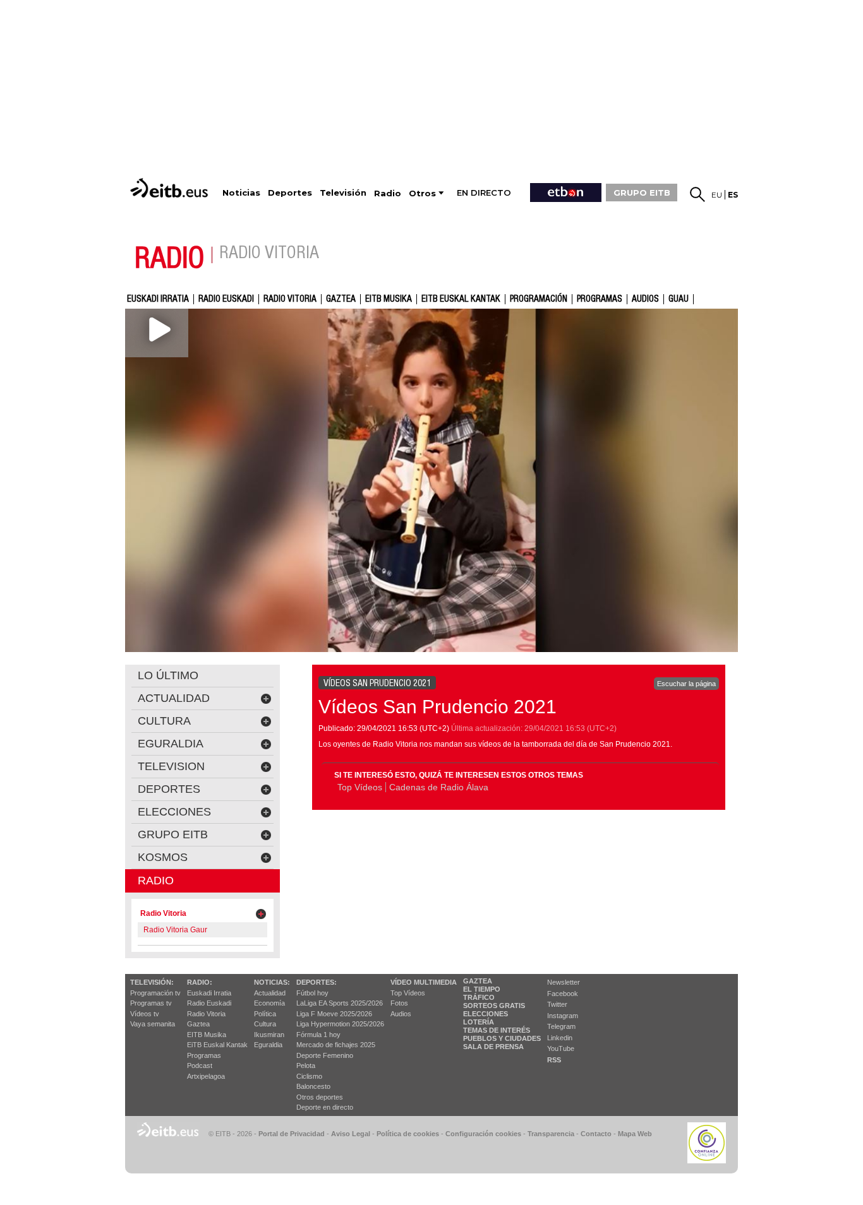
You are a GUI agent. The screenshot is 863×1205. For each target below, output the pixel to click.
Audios (400, 1014)
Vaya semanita (152, 1024)
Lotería (478, 1022)
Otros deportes (319, 1097)
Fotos (399, 1003)
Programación (538, 299)
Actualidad (270, 993)
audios (645, 299)
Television (171, 766)
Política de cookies (408, 1133)
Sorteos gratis (494, 1005)
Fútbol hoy (312, 993)
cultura (164, 721)
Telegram (561, 1026)
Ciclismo (309, 1076)
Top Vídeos (359, 787)
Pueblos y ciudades (502, 1038)
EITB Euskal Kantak (460, 299)
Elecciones (485, 1014)
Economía (269, 1003)
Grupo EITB (173, 834)
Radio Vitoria (290, 299)
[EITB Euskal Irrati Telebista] (170, 187)
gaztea (341, 299)
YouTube (560, 1048)
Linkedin (559, 1038)
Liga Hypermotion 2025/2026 (340, 1024)
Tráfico (479, 997)
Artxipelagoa (206, 1076)
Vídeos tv (144, 1014)
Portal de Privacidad (291, 1133)
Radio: (199, 982)
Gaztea (198, 1024)
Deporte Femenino (324, 1055)
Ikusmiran (269, 1034)
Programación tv (155, 993)
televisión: (152, 982)
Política (265, 1014)
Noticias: (272, 982)
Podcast (199, 1065)
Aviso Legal (350, 1133)
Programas (599, 299)
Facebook (562, 993)
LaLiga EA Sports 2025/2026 (339, 1003)
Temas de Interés (496, 1030)
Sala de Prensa (493, 1046)
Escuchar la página (686, 683)
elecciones (174, 811)
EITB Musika (388, 299)
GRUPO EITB (641, 192)
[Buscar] (697, 194)
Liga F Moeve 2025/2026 (334, 1014)
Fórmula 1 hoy (318, 1034)
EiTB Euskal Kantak (217, 1044)
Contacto (596, 1133)
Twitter (557, 1004)
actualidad (174, 698)
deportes (169, 789)
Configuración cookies (483, 1133)
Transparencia (551, 1133)
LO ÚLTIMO (168, 675)
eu (716, 194)
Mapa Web (635, 1133)
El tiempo (481, 989)
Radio (156, 880)
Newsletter (563, 982)
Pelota (305, 1065)
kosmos (163, 857)
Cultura (265, 1024)
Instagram (562, 1015)
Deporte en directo (324, 1107)
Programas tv (151, 1003)
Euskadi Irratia (158, 299)
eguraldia (170, 743)
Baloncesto (313, 1086)
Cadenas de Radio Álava (438, 787)
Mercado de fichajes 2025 (335, 1044)
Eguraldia (268, 1044)
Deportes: (316, 982)
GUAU (678, 299)
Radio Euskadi (226, 299)
